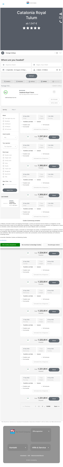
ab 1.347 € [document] (31, 23)
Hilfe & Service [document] (39, 447)
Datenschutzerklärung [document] (37, 455)
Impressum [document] (23, 455)
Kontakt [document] (13, 447)
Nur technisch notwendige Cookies (31, 244)
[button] (20, 431)
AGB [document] (29, 455)
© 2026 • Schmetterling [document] (31, 460)
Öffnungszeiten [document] (38, 431)
